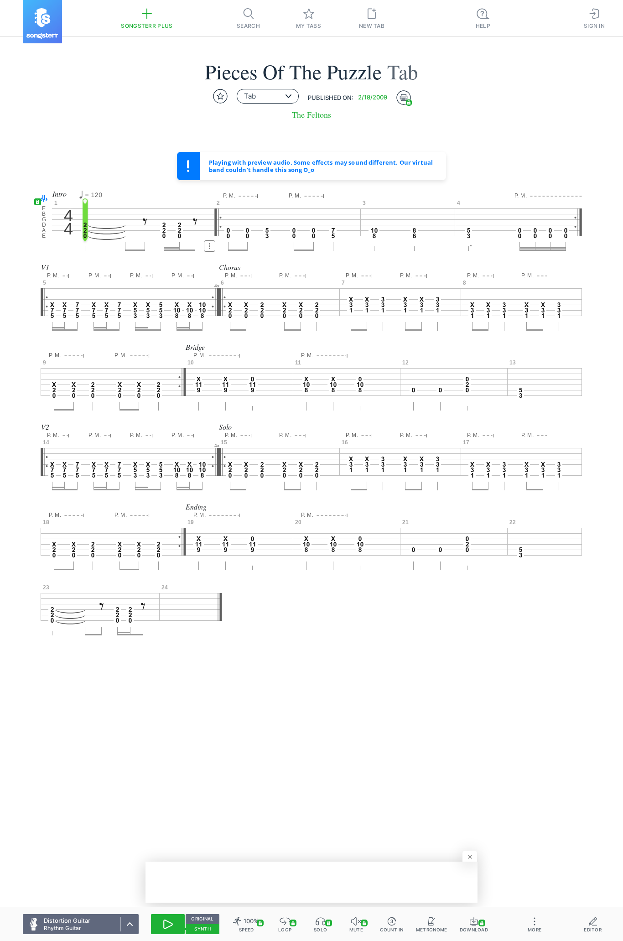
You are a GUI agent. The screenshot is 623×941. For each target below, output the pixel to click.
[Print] (403, 97)
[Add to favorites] (220, 96)
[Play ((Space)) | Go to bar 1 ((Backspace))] (168, 924)
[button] (41, 199)
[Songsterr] (42, 21)
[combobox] (268, 96)
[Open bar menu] (209, 246)
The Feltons (311, 114)
